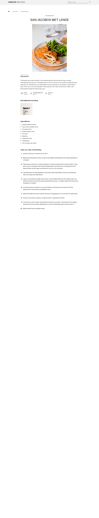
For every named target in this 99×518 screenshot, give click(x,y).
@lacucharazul (25, 76)
